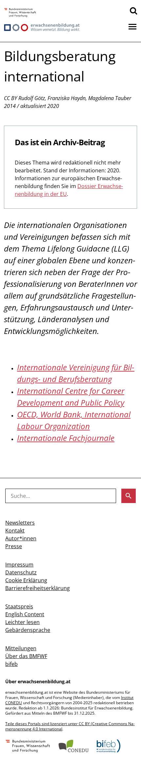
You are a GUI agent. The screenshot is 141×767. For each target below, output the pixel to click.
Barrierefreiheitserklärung (37, 588)
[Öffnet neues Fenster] (20, 13)
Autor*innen (20, 538)
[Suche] (133, 10)
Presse (13, 546)
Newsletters (20, 522)
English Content (24, 614)
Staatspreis (19, 606)
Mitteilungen (20, 648)
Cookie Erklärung (26, 580)
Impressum (19, 564)
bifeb (11, 664)
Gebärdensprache (27, 630)
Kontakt (15, 530)
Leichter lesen (22, 622)
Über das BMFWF (26, 656)
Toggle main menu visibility (132, 26)
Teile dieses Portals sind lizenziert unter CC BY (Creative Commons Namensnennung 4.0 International (70, 726)
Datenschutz (21, 572)
